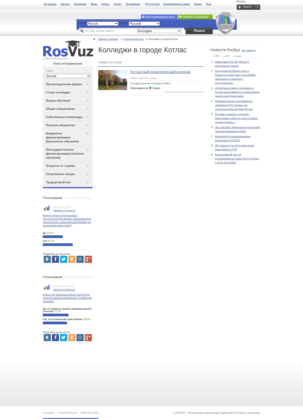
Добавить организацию (195, 16)
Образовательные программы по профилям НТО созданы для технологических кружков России (234, 105)
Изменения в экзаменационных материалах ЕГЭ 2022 (233, 138)
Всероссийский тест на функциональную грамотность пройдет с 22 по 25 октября (237, 158)
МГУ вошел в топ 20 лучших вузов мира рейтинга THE (234, 147)
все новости (249, 50)
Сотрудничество (67, 412)
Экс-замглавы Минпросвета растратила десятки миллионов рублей (237, 129)
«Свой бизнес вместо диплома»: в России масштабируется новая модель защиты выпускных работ (237, 92)
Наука (197, 4)
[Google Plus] (88, 259)
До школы (50, 4)
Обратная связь (90, 412)
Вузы (94, 4)
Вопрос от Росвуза (64, 210)
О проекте (48, 412)
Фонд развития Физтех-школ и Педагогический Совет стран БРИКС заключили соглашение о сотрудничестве (235, 77)
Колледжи (80, 4)
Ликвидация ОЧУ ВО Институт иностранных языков (232, 64)
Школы (65, 4)
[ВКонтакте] (47, 259)
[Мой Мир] (80, 259)
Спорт (117, 4)
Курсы (105, 4)
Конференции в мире (176, 4)
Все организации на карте (160, 16)
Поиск (199, 31)
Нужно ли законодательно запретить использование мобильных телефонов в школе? (67, 298)
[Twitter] (63, 259)
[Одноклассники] (71, 259)
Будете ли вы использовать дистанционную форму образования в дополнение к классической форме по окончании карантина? (67, 220)
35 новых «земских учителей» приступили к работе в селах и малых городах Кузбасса (236, 118)
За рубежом (133, 4)
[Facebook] (55, 259)
